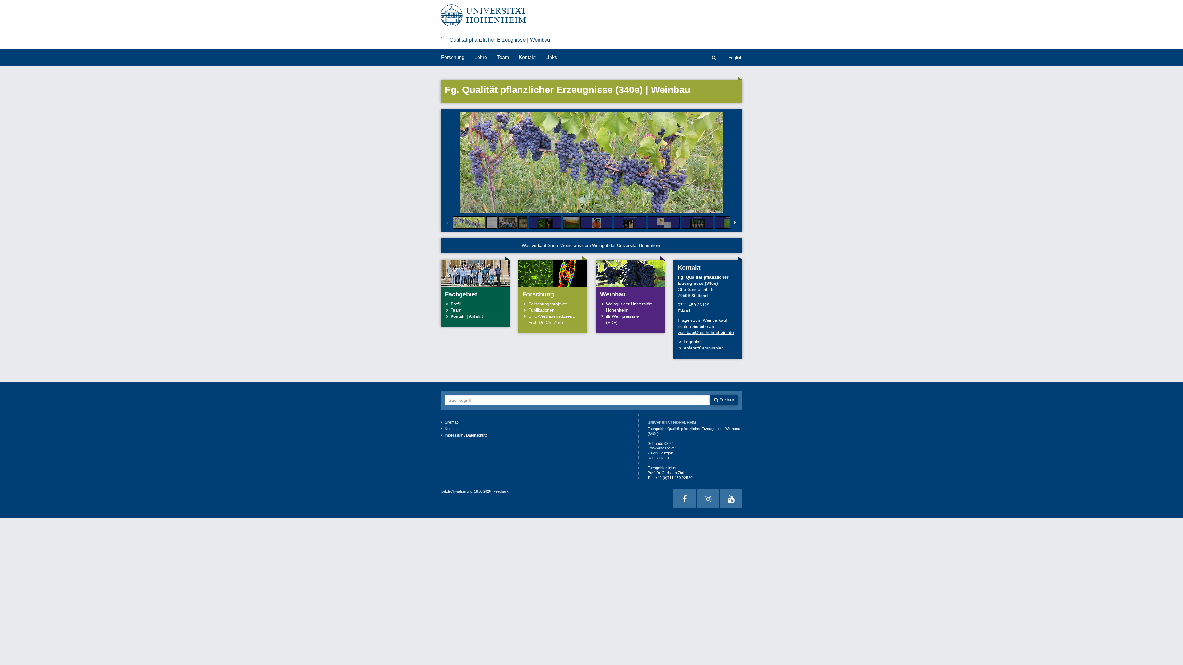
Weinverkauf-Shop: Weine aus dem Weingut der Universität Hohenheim (591, 245)
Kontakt (527, 57)
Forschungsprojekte (547, 303)
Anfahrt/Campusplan (704, 347)
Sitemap (452, 422)
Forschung (453, 57)
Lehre (480, 57)
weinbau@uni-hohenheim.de (706, 332)
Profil (456, 303)
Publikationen (541, 310)
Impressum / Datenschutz (466, 435)
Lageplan (693, 341)
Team (503, 57)
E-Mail (684, 310)
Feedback (501, 491)
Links (551, 57)
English (735, 57)
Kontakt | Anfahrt (467, 316)
